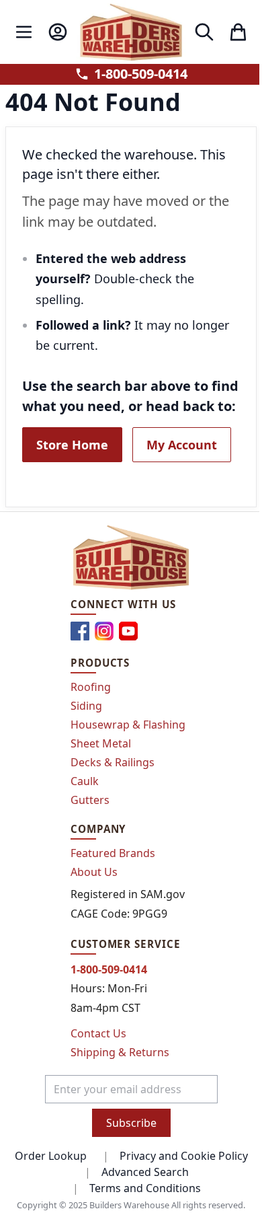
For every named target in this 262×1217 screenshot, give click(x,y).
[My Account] (57, 32)
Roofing (91, 686)
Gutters (90, 799)
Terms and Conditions (145, 1188)
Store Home (72, 445)
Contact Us (98, 1033)
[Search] (203, 32)
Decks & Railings (113, 762)
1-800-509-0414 (140, 74)
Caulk (85, 781)
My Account (181, 445)
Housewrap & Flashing (128, 724)
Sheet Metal (101, 743)
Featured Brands (113, 853)
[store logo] (131, 32)
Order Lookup (51, 1155)
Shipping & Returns (120, 1052)
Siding (86, 705)
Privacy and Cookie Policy (184, 1155)
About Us (94, 871)
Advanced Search (145, 1172)
